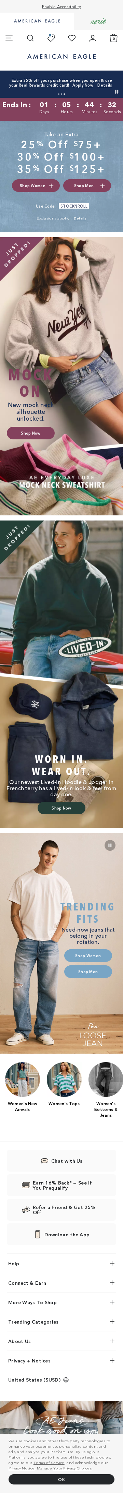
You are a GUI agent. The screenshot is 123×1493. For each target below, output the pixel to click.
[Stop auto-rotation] (117, 92)
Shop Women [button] (32, 185)
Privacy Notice (22, 1468)
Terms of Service (49, 1462)
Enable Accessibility (61, 6)
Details (104, 85)
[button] (58, 94)
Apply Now (82, 85)
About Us (19, 1341)
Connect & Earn (27, 1282)
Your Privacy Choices (72, 1468)
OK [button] (61, 1479)
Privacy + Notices (29, 1360)
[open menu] (9, 38)
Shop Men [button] (84, 185)
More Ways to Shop (32, 1302)
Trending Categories (33, 1321)
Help (13, 1263)
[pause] (110, 845)
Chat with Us (67, 1160)
